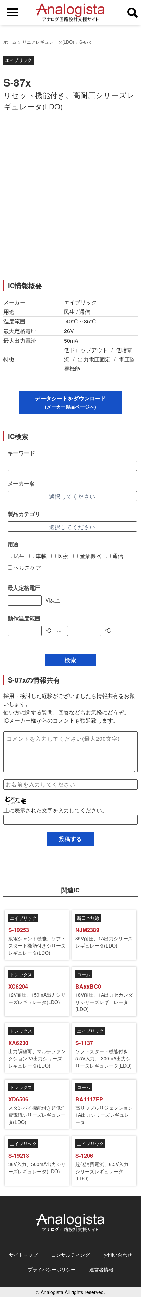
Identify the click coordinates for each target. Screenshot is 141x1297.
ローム (83, 974)
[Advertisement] (70, 199)
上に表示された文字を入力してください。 (55, 810)
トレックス (21, 974)
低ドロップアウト (86, 350)
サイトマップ (23, 1254)
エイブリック (18, 60)
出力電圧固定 (94, 359)
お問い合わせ (117, 1254)
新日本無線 (88, 918)
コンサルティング (70, 1254)
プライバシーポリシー (52, 1269)
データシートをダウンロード (70, 402)
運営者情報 (101, 1269)
